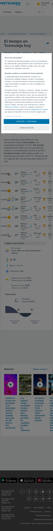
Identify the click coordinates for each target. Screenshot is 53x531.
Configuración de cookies (39, 109)
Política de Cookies (12, 107)
